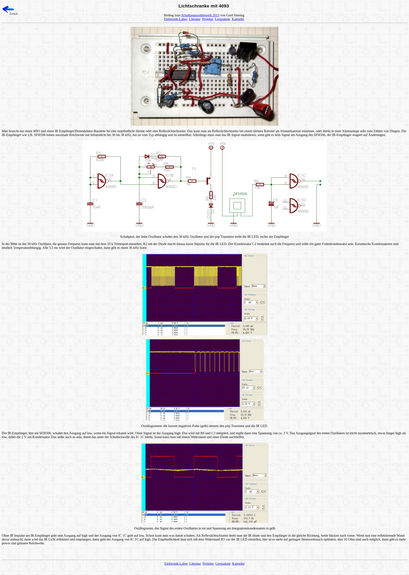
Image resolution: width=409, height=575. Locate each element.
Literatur (194, 19)
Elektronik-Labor (175, 19)
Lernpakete (222, 19)
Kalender (238, 19)
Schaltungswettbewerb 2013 (200, 15)
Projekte (207, 19)
